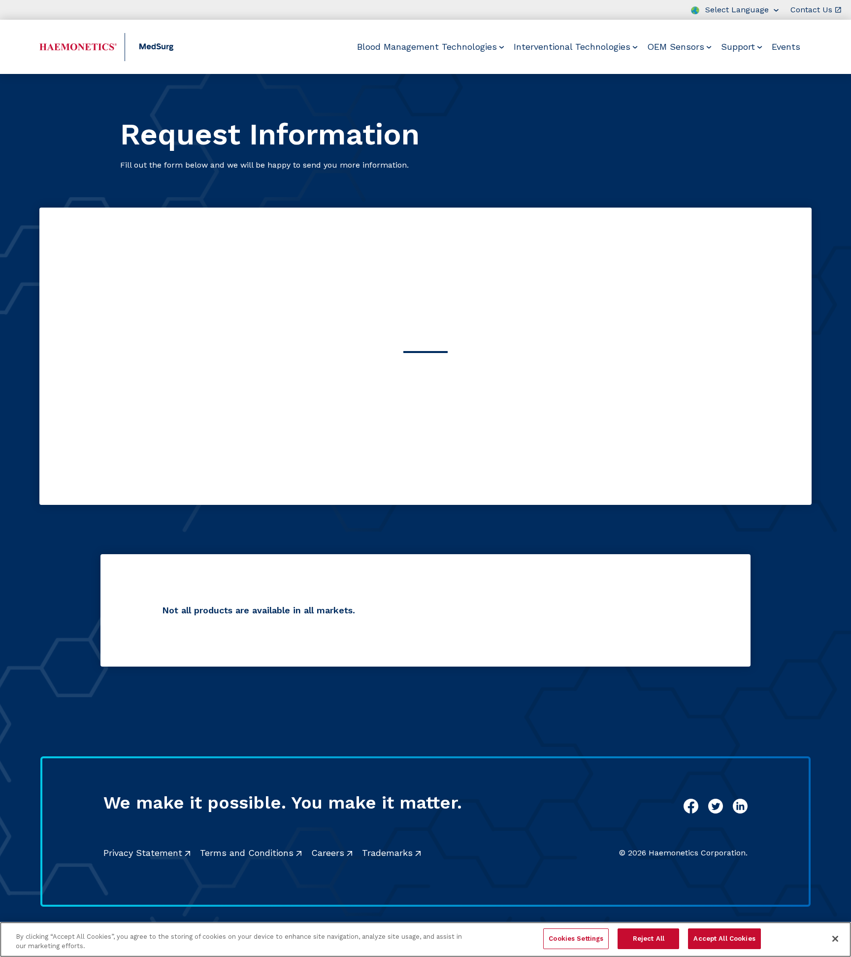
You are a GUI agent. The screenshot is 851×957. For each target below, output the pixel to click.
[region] (425, 939)
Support (738, 46)
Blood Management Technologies (427, 46)
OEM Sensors (675, 46)
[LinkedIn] (740, 806)
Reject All (648, 938)
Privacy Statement (142, 853)
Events (786, 46)
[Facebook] (691, 806)
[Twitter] (715, 806)
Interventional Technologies (572, 46)
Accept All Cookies (724, 938)
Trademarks (387, 853)
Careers (327, 853)
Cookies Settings (576, 938)
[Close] (835, 939)
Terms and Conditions (247, 853)
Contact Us (811, 9)
